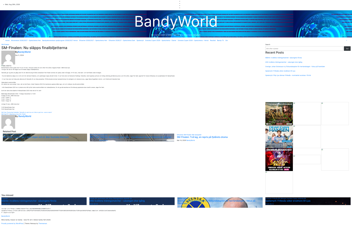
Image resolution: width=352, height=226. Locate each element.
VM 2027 (189, 198)
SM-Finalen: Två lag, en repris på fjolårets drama (202, 137)
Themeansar (42, 223)
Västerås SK (127, 198)
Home (7, 40)
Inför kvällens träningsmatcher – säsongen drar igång (283, 62)
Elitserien (6, 135)
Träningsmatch (118, 198)
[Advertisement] (308, 89)
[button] (3, 39)
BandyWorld (176, 21)
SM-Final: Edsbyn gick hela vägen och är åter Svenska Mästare (36, 137)
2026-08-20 (5, 204)
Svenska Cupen (292, 198)
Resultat (213, 40)
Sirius (111, 198)
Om (226, 40)
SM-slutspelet (22, 135)
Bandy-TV (220, 40)
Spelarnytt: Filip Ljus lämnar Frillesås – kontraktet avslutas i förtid (288, 75)
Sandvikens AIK (103, 198)
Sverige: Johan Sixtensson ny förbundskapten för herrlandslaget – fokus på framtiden (295, 66)
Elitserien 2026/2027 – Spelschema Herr (93, 40)
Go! (347, 48)
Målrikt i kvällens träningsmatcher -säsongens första (283, 58)
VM (184, 198)
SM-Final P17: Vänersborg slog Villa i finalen (13, 114)
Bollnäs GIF (93, 198)
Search (267, 44)
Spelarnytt (140, 40)
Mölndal (283, 198)
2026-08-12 (269, 204)
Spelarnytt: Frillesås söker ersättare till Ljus (280, 71)
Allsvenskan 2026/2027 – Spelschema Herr (26, 40)
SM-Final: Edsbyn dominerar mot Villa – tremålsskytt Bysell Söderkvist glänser (130, 137)
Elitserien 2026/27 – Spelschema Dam (122, 40)
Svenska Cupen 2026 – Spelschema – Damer (160, 40)
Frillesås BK (276, 198)
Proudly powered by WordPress (12, 223)
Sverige (180, 198)
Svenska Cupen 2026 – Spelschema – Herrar (193, 40)
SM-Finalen (5, 44)
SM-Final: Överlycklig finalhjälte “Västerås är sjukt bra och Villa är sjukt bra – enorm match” (26, 112)
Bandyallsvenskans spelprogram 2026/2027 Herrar (60, 40)
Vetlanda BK (302, 198)
